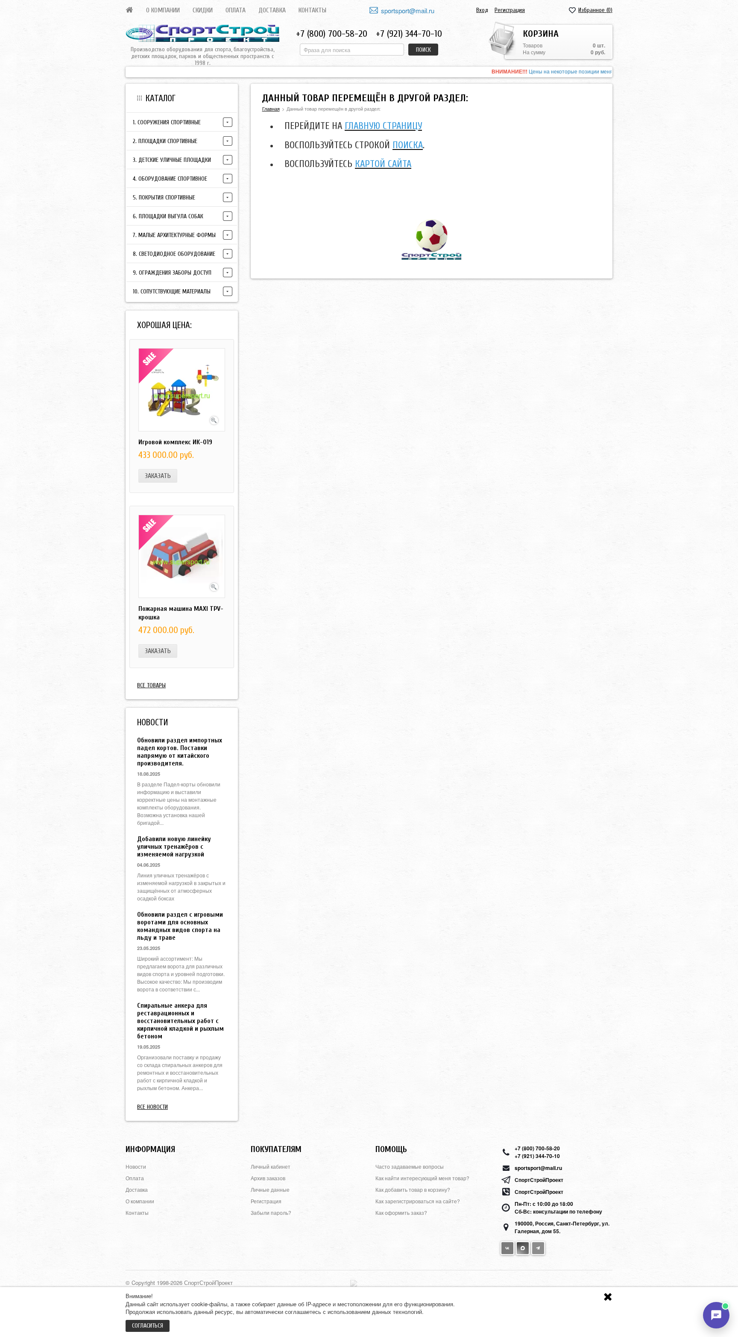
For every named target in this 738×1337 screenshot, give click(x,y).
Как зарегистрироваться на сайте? (417, 1201)
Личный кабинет (270, 1166)
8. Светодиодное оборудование (174, 254)
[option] (369, 71)
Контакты (312, 10)
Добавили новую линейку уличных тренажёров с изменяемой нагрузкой (174, 846)
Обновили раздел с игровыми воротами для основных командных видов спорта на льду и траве (180, 926)
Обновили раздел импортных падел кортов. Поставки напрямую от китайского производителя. (179, 751)
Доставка (272, 10)
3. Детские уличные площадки (172, 160)
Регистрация (510, 10)
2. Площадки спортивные (165, 141)
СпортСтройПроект (539, 1180)
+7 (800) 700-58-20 (331, 33)
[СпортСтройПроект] (202, 33)
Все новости (152, 1107)
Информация (150, 1149)
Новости (136, 1166)
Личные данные (270, 1189)
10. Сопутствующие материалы (172, 291)
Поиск (423, 49)
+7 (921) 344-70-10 (409, 33)
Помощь (391, 1149)
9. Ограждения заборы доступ (172, 272)
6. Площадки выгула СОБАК (168, 216)
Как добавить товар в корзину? (412, 1189)
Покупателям (276, 1149)
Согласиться (147, 1325)
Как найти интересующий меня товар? (422, 1178)
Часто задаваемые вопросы (409, 1166)
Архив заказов (268, 1178)
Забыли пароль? (271, 1212)
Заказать (158, 476)
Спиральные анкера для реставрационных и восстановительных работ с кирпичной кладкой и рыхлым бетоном (180, 1021)
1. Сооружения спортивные (167, 122)
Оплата (236, 10)
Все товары (151, 685)
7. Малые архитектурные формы (174, 235)
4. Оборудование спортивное (170, 178)
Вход (482, 10)
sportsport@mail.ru (407, 10)
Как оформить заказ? (401, 1212)
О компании (163, 10)
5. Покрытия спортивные (164, 197)
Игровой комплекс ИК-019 (175, 442)
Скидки (203, 10)
